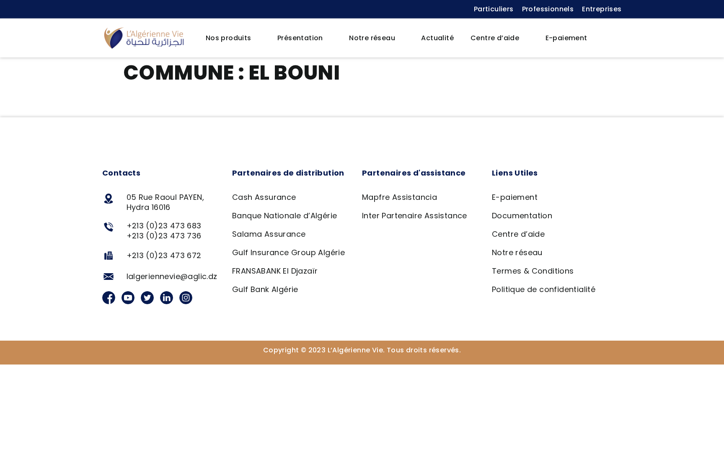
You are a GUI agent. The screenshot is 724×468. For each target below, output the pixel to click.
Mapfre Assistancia (399, 197)
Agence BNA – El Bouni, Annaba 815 (203, 104)
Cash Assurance (264, 197)
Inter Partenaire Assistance (414, 215)
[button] (608, 38)
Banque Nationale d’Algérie (284, 215)
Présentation (300, 38)
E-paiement (566, 38)
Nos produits (228, 38)
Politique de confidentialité (543, 289)
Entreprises (601, 9)
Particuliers (494, 9)
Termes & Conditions (533, 271)
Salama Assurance (268, 234)
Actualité (437, 38)
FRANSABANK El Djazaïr (275, 271)
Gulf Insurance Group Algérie (288, 252)
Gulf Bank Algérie (265, 289)
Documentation (522, 215)
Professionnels (548, 9)
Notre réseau (372, 38)
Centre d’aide (495, 38)
